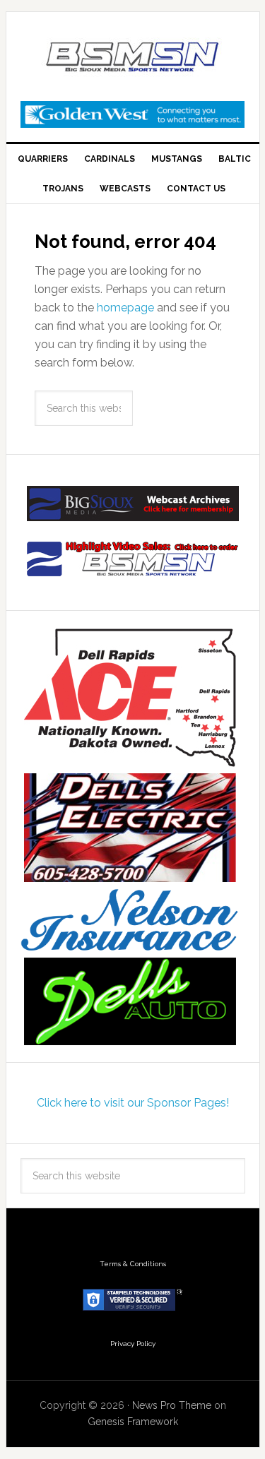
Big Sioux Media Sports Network (132, 58)
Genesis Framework (133, 1421)
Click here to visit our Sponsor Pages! (133, 1102)
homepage (125, 307)
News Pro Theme (171, 1405)
